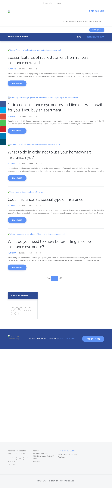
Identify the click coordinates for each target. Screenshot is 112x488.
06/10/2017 (12, 69)
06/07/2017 (12, 116)
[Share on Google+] (3, 117)
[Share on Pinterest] (3, 129)
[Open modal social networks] (3, 142)
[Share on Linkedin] (3, 136)
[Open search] (83, 29)
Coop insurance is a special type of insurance (45, 199)
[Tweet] (3, 110)
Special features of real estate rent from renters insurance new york (48, 60)
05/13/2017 (12, 253)
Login (59, 3)
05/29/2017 (12, 163)
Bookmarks (47, 3)
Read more (17, 83)
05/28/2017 (12, 206)
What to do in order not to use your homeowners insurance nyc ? (50, 155)
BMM (23, 69)
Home (78, 37)
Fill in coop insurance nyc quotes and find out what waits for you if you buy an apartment (56, 108)
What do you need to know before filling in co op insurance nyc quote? (49, 244)
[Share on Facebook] (3, 104)
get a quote (96, 30)
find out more (93, 339)
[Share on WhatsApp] (3, 123)
